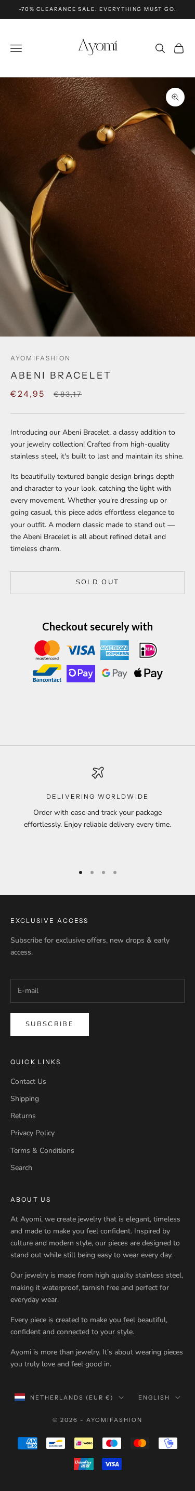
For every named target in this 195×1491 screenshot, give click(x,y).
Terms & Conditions (42, 1151)
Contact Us (28, 1081)
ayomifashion (40, 358)
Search (21, 1168)
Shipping (24, 1099)
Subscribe (49, 1024)
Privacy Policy (32, 1133)
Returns (23, 1116)
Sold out (98, 582)
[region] (97, 810)
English (154, 1397)
